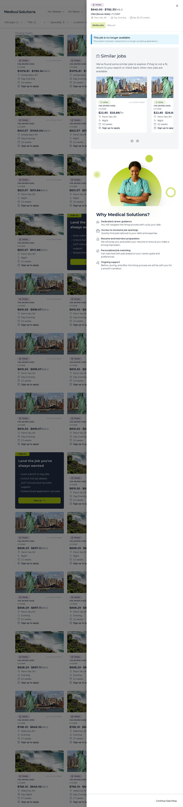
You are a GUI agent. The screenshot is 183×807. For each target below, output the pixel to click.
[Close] (177, 6)
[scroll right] (137, 141)
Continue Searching (166, 801)
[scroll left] (132, 141)
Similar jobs (98, 25)
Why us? (111, 25)
